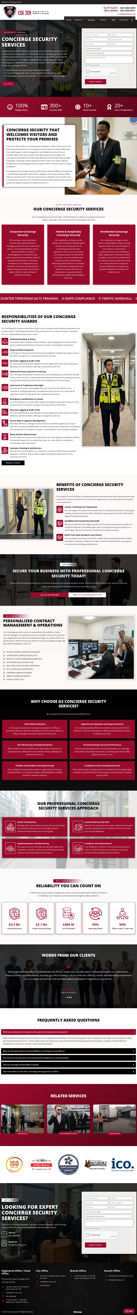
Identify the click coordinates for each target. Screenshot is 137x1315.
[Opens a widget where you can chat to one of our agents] (129, 1311)
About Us (79, 20)
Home (68, 20)
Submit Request (95, 82)
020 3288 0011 (127, 10)
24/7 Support (111, 9)
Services (91, 20)
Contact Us (123, 20)
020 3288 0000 (127, 7)
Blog (113, 20)
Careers (103, 20)
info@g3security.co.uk (127, 14)
